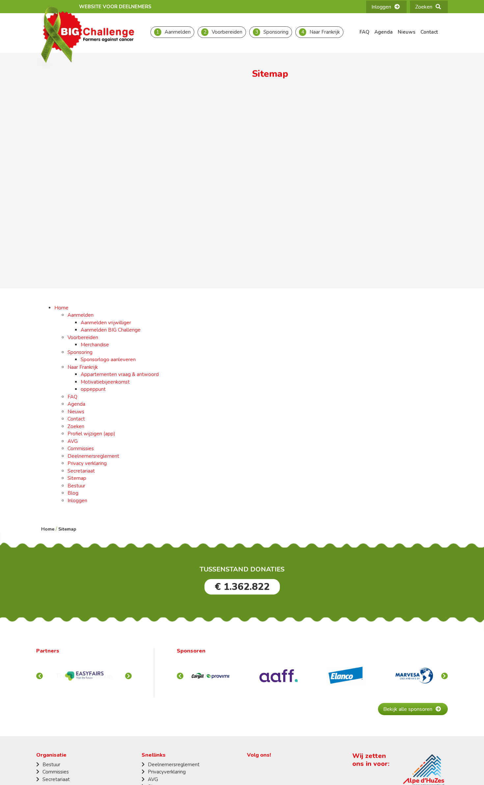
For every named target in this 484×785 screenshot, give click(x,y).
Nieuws (407, 32)
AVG (72, 441)
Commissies (80, 448)
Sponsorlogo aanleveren (108, 359)
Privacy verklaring (87, 463)
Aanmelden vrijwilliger (106, 322)
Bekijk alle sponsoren (407, 709)
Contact (429, 32)
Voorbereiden (227, 32)
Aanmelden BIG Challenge (111, 330)
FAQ (364, 32)
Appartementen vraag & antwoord (120, 374)
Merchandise (95, 344)
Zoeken (423, 7)
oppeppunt (93, 389)
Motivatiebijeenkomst (105, 382)
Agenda (383, 32)
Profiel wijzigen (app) (91, 433)
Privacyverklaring (167, 772)
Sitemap (76, 478)
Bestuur (76, 485)
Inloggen (381, 7)
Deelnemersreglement (93, 456)
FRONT (128, 676)
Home (61, 308)
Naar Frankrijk (324, 32)
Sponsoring (275, 32)
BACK (39, 676)
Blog (72, 493)
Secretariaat (81, 471)
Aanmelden (178, 32)
